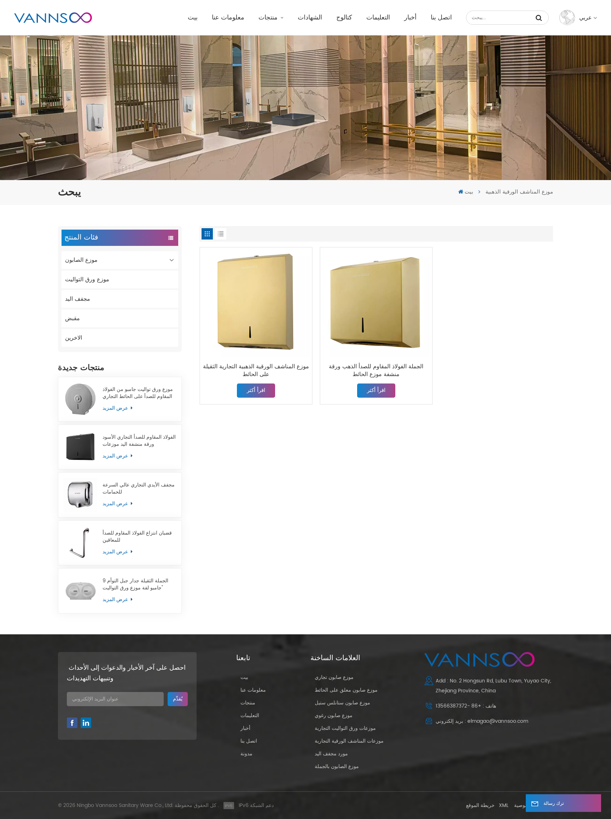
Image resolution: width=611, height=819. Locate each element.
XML (503, 805)
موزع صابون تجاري (334, 677)
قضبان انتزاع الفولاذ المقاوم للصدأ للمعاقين (137, 537)
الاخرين (73, 337)
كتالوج (344, 17)
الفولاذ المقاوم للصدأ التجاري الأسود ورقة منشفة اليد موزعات (139, 441)
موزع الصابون (81, 260)
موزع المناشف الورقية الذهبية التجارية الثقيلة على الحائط (256, 370)
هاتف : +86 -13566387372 (466, 706)
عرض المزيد (116, 408)
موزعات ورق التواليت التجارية (345, 728)
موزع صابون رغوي (334, 715)
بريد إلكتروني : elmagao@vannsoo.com (482, 721)
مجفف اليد (77, 299)
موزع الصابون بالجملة (337, 766)
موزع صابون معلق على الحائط (346, 690)
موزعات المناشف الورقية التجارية (349, 741)
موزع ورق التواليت (87, 279)
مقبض (72, 318)
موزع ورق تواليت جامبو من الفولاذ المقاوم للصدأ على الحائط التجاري (138, 393)
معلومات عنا (228, 17)
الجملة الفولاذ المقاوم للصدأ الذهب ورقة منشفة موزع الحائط (376, 370)
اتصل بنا (441, 17)
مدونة (246, 754)
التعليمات (378, 17)
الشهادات (310, 17)
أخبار (410, 17)
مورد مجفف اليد (331, 754)
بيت (193, 17)
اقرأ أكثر (256, 390)
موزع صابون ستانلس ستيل (342, 703)
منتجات (268, 17)
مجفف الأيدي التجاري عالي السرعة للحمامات (139, 488)
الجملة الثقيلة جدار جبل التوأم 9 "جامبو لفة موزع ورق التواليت (135, 584)
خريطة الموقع (480, 805)
